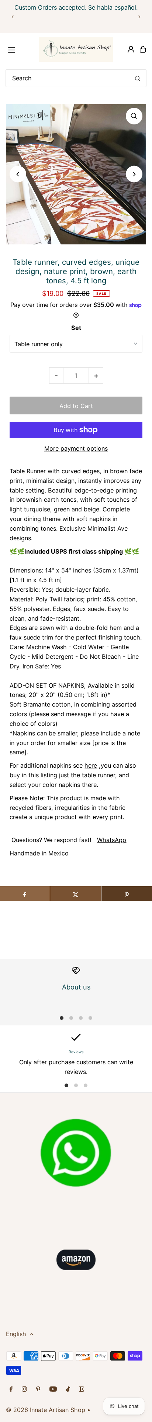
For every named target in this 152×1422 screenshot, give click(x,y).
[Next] (139, 16)
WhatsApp (111, 840)
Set (76, 327)
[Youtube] (53, 1389)
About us (76, 987)
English (16, 1334)
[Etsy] (81, 1389)
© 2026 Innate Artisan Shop (45, 1409)
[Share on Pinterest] (126, 893)
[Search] (137, 78)
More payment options (76, 448)
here (90, 765)
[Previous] (13, 16)
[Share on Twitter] (75, 893)
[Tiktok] (68, 1389)
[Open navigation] (19, 49)
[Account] (131, 49)
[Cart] (143, 49)
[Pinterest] (38, 1389)
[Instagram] (24, 1389)
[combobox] (76, 78)
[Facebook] (11, 1389)
